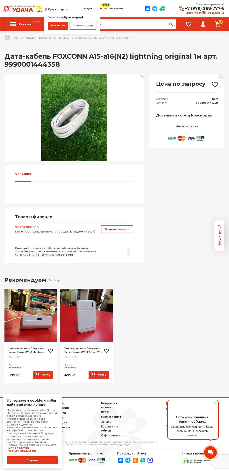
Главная (18, 38)
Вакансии (116, 8)
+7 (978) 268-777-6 (205, 8)
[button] (140, 77)
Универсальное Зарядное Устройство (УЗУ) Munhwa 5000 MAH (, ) (26, 350)
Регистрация (111, 417)
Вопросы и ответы (109, 405)
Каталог (31, 38)
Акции (103, 8)
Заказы (106, 421)
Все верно (58, 25)
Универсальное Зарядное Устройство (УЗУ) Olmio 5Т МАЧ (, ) (82, 350)
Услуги (88, 8)
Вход (105, 412)
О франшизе (110, 435)
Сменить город (83, 25)
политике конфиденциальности (21, 449)
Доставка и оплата (61, 429)
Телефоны (45, 38)
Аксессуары (61, 38)
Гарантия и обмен (109, 428)
